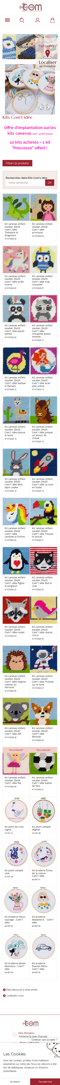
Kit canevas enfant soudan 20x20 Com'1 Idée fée (15, 780)
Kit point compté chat (14, 872)
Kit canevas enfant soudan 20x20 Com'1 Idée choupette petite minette (42, 331)
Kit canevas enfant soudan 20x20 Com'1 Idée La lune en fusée (42, 483)
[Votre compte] (37, 20)
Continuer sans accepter (43, 1039)
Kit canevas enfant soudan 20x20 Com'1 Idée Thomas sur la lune (43, 680)
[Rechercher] (22, 20)
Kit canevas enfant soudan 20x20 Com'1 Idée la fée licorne (15, 280)
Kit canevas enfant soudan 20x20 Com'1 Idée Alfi (15, 730)
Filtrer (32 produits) (17, 163)
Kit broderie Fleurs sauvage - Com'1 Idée (15, 919)
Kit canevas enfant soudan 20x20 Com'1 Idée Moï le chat (42, 581)
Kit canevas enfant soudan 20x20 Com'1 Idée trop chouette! (42, 280)
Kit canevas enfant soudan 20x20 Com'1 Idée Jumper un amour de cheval (42, 432)
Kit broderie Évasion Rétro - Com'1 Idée (40, 966)
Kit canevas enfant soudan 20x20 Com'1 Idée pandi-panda (15, 329)
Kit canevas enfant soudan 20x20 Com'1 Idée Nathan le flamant (15, 381)
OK (50, 182)
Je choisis (15, 1081)
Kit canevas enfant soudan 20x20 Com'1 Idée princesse (42, 228)
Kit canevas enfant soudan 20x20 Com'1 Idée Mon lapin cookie (15, 483)
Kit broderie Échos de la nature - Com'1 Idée (42, 873)
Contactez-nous (15, 995)
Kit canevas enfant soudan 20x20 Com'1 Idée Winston (42, 732)
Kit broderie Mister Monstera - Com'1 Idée (15, 966)
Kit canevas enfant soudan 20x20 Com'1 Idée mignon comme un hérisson (15, 681)
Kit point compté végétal (41, 828)
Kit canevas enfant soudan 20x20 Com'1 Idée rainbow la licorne (15, 532)
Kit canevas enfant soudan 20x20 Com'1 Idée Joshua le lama (15, 431)
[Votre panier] (52, 20)
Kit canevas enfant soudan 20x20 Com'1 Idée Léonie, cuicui (42, 631)
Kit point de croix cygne (14, 828)
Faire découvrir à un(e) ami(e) (21, 989)
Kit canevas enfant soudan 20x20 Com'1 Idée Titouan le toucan (43, 532)
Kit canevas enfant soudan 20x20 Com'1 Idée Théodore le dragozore (15, 229)
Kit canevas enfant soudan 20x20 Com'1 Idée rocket (15, 629)
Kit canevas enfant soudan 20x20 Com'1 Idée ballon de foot (42, 781)
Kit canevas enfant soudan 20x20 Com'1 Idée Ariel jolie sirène (42, 381)
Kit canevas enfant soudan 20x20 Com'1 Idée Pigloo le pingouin (15, 581)
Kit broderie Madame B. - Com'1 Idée (43, 919)
